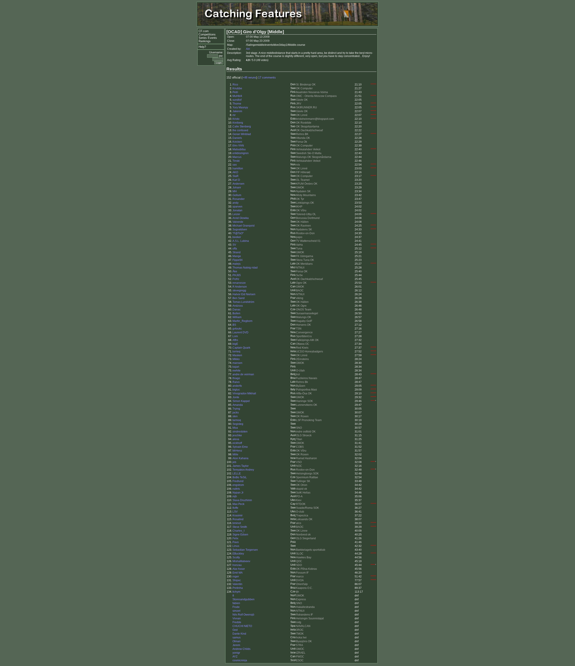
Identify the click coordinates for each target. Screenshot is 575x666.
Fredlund (237, 481)
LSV (235, 511)
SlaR (235, 176)
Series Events (208, 37)
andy (235, 202)
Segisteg (237, 424)
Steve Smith (239, 526)
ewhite (236, 370)
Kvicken (237, 141)
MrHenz (237, 450)
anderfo (237, 385)
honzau (237, 565)
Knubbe (237, 88)
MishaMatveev (241, 561)
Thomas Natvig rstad (245, 267)
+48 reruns (249, 77)
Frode (236, 607)
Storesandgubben (243, 599)
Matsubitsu (239, 149)
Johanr (236, 187)
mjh (234, 496)
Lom (235, 336)
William (236, 317)
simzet (236, 610)
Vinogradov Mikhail (244, 393)
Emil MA (237, 572)
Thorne (236, 103)
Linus (235, 546)
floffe (235, 507)
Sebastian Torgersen (245, 549)
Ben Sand (238, 298)
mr (234, 115)
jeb (234, 462)
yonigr (236, 652)
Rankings (205, 41)
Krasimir (237, 515)
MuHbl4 (237, 96)
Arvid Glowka (240, 218)
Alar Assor (238, 568)
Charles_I (238, 530)
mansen (237, 363)
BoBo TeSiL (239, 477)
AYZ (234, 656)
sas (234, 164)
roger (235, 576)
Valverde (237, 221)
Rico (235, 84)
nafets (236, 488)
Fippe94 (237, 260)
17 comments (267, 77)
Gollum (236, 195)
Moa (235, 427)
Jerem (236, 645)
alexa (235, 439)
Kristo (235, 118)
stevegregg (239, 290)
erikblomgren (240, 153)
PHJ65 (236, 275)
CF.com (204, 31)
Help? (202, 46)
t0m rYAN (238, 145)
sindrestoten (240, 431)
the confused (240, 130)
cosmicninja (239, 660)
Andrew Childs (241, 649)
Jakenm (237, 111)
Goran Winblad (241, 134)
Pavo (235, 542)
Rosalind (237, 519)
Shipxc (236, 580)
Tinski (236, 160)
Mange (236, 256)
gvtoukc (237, 328)
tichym (236, 591)
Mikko (236, 359)
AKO (235, 172)
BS (234, 324)
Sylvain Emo (240, 446)
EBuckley (238, 553)
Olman (236, 641)
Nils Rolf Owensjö (243, 614)
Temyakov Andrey (243, 469)
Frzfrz (235, 279)
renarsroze (239, 282)
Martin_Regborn (242, 321)
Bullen (236, 313)
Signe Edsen (240, 534)
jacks (235, 412)
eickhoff (237, 443)
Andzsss (237, 305)
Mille (235, 454)
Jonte (235, 397)
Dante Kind (239, 633)
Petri (235, 92)
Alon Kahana (240, 458)
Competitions (207, 34)
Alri (248, 48)
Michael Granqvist (243, 225)
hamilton (237, 168)
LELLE (236, 473)
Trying (236, 408)
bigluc (236, 389)
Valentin (237, 584)
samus (236, 637)
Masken (237, 355)
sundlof (236, 99)
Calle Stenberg (241, 126)
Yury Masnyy (240, 107)
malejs (236, 263)
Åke (234, 271)
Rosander (238, 199)
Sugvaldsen (239, 229)
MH (234, 191)
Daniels (237, 138)
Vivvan (236, 618)
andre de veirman (243, 374)
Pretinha (237, 588)
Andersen (238, 183)
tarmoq (236, 420)
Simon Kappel (241, 401)
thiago (236, 378)
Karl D (236, 179)
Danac (236, 309)
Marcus (236, 157)
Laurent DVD (240, 332)
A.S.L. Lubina (240, 240)
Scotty (236, 557)
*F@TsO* (238, 233)
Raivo (236, 382)
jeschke (237, 435)
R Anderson (239, 286)
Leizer (236, 214)
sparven (237, 206)
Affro (235, 340)
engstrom (238, 485)
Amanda (237, 404)
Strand (236, 252)
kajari (235, 366)
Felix (235, 538)
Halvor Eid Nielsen (243, 294)
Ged (235, 629)
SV (234, 244)
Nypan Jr (237, 492)
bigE (235, 343)
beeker (236, 237)
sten (235, 416)
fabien (236, 603)
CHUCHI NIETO (242, 626)
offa (234, 248)
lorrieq (236, 351)
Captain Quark (241, 347)
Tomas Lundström (243, 302)
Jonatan (237, 210)
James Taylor (240, 465)
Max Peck (238, 504)
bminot (236, 523)
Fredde (236, 622)
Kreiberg (237, 122)
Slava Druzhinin (242, 500)
